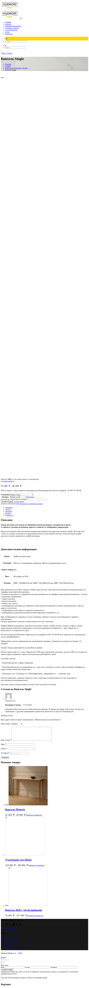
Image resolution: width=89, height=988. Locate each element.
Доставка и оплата (12, 939)
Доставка (8, 511)
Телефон (5, 753)
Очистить (30, 497)
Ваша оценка (6, 724)
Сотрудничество (11, 941)
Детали (8, 509)
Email (4, 749)
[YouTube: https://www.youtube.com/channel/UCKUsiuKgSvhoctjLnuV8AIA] (13, 925)
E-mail (27, 967)
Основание (5, 495)
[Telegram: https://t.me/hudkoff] (10, 925)
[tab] (46, 507)
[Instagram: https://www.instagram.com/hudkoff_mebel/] (6, 925)
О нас (7, 943)
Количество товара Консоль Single (13, 499)
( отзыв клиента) (7, 481)
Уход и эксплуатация (13, 949)
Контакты (8, 945)
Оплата (8, 513)
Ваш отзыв (6, 740)
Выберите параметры (34, 815)
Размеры (5, 497)
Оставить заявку (7, 501)
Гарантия (8, 947)
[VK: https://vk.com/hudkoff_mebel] (17, 925)
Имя (3, 744)
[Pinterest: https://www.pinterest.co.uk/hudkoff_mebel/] (20, 925)
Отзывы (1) (9, 515)
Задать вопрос (19, 501)
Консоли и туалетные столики (31, 504)
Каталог (8, 937)
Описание (9, 507)
